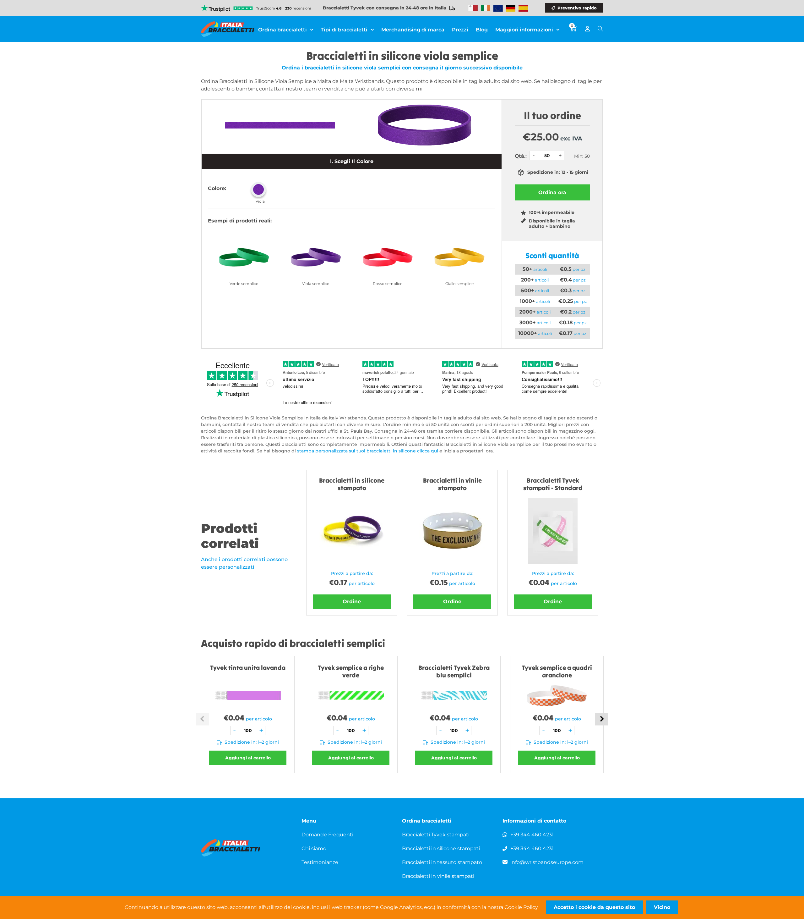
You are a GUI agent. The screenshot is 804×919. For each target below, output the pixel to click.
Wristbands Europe (498, 8)
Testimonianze (320, 862)
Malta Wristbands (473, 8)
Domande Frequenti (327, 835)
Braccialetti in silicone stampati (441, 848)
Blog (482, 30)
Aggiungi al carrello (248, 758)
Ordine (352, 601)
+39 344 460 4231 (532, 835)
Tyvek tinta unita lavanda (247, 667)
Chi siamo (314, 848)
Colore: (217, 188)
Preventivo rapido (577, 7)
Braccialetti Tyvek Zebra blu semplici (454, 671)
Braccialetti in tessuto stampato (442, 862)
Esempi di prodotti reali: (240, 221)
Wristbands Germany (510, 8)
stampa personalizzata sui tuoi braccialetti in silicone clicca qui (367, 451)
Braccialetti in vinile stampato (452, 484)
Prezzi (460, 30)
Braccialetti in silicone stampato (351, 484)
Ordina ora (552, 192)
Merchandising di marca (412, 30)
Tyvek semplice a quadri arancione (557, 671)
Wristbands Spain (523, 8)
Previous (202, 719)
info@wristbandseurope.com (547, 862)
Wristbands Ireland (485, 8)
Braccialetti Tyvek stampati (436, 835)
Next (601, 719)
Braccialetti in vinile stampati (438, 876)
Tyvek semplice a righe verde (351, 671)
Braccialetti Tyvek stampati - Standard (553, 484)
